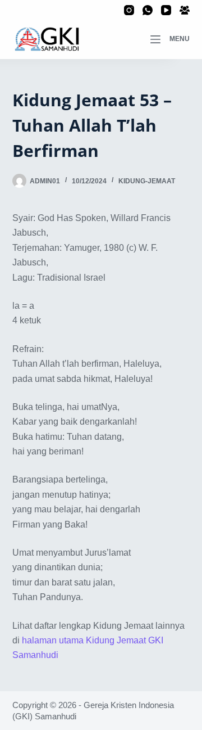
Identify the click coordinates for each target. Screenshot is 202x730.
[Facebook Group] (185, 10)
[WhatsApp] (148, 10)
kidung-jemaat (146, 181)
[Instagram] (129, 10)
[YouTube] (166, 10)
